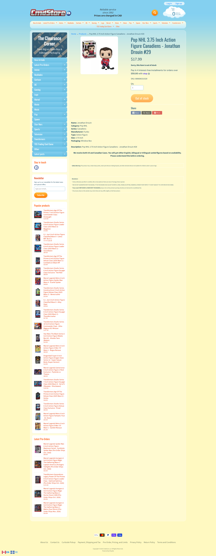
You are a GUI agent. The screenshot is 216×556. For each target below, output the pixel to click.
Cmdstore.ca (107, 549)
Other (118, 26)
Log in (169, 4)
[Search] (155, 13)
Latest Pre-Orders (50, 23)
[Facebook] (36, 167)
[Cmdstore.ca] (50, 12)
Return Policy (149, 542)
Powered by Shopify (108, 551)
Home (73, 34)
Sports (156, 23)
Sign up (179, 4)
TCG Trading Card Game (106, 26)
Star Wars (147, 23)
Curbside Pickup (69, 542)
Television (166, 23)
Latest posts (50, 154)
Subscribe (40, 195)
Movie (118, 23)
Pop (132, 23)
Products (82, 34)
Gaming (96, 23)
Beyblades (71, 23)
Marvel (110, 23)
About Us (44, 542)
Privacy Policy (135, 542)
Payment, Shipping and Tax (89, 542)
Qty (132, 83)
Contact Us (54, 542)
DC (88, 23)
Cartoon (80, 23)
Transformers (178, 23)
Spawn (138, 23)
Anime (62, 23)
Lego (102, 23)
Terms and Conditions (166, 542)
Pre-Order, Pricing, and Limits (115, 542)
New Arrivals (37, 23)
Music (125, 23)
